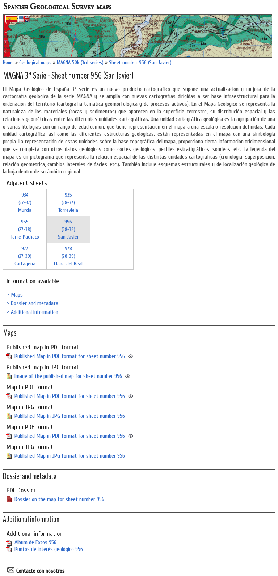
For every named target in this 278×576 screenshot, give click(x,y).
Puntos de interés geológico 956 (48, 549)
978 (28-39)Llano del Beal (68, 256)
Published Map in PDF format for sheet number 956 (69, 356)
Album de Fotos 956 (35, 542)
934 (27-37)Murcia (24, 202)
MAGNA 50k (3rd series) (80, 62)
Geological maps (35, 62)
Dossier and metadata (34, 303)
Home (8, 62)
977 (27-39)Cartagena (24, 256)
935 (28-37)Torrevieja (68, 202)
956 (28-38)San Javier (68, 229)
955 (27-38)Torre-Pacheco (24, 229)
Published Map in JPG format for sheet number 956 (69, 416)
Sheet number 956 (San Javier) (140, 62)
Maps (17, 294)
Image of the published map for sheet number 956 (68, 376)
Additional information (34, 312)
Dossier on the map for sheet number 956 (59, 499)
